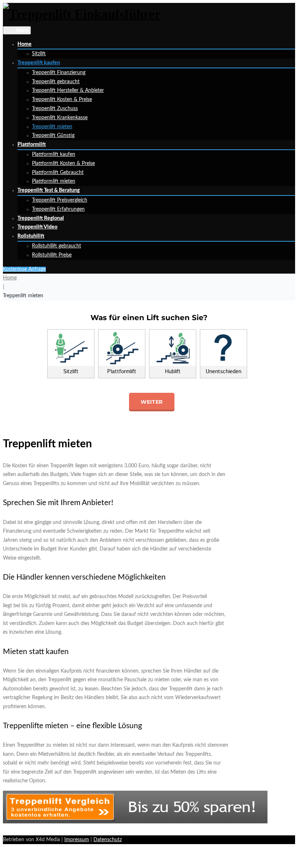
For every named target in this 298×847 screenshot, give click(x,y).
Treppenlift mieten (52, 126)
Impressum (76, 839)
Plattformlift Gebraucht (58, 172)
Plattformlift (31, 144)
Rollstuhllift (30, 236)
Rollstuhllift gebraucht (56, 246)
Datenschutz (107, 839)
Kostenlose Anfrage (24, 269)
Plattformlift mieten (53, 181)
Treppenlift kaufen (38, 62)
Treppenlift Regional (40, 218)
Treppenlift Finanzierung (58, 72)
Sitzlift (39, 53)
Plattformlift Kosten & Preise (63, 163)
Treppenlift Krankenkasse (60, 117)
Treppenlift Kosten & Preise (62, 99)
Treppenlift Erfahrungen (58, 209)
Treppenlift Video (37, 227)
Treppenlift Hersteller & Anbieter (68, 90)
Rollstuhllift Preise (52, 255)
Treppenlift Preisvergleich (59, 200)
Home (24, 44)
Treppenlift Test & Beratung (48, 190)
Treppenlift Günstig (53, 135)
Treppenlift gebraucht (56, 81)
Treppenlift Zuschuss (55, 108)
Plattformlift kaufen (53, 154)
